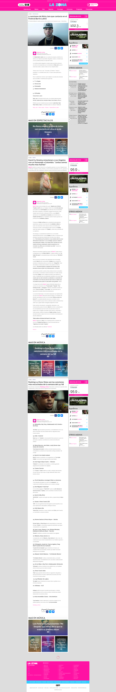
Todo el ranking (83, 63)
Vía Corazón (82, 74)
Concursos (69, 9)
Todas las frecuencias (78, 29)
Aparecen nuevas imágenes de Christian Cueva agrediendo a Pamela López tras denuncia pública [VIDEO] (82, 110)
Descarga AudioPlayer (58, 0)
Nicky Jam (35, 107)
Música (36, 9)
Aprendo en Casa (50, 0)
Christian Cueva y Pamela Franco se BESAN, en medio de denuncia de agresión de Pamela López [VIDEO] (82, 95)
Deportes (51, 9)
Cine (43, 9)
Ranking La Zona (36, 605)
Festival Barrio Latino (54, 107)
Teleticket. (49, 326)
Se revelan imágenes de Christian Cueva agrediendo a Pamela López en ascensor (83, 102)
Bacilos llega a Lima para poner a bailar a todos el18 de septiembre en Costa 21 (83, 216)
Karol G (44, 284)
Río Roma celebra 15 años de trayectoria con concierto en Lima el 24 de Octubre (83, 72)
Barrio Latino (41, 107)
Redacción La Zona (41, 52)
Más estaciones (65, 0)
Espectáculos (27, 9)
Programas (79, 9)
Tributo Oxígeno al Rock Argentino (83, 77)
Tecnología (60, 9)
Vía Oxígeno (82, 78)
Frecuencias (89, 9)
